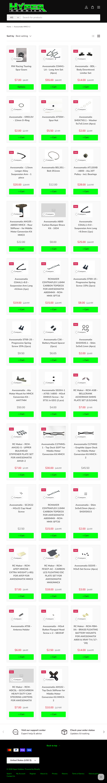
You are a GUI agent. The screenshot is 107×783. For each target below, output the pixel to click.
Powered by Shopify (32, 769)
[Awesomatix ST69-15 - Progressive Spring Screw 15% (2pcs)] (85, 267)
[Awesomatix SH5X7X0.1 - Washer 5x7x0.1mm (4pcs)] (85, 105)
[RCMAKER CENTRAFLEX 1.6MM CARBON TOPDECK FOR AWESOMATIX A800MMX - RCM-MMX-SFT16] (53, 267)
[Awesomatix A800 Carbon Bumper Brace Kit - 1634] (53, 210)
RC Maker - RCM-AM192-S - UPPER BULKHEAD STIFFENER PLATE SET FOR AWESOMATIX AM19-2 (21, 453)
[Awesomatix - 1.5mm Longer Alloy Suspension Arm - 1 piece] (21, 156)
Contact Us (11, 776)
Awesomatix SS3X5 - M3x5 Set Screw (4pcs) (85, 567)
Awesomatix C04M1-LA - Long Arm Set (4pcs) (53, 70)
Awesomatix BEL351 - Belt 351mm (53, 169)
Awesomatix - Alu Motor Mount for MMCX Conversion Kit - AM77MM (21, 395)
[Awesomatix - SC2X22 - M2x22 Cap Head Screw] (21, 493)
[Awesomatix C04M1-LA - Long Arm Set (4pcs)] (53, 55)
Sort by (10, 36)
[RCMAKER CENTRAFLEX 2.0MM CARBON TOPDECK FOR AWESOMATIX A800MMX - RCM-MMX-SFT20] (53, 493)
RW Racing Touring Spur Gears (21, 68)
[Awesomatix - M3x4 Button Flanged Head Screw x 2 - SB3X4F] (53, 615)
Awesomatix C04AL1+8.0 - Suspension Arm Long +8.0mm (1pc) (21, 284)
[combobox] (53, 17)
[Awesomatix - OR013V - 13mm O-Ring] (21, 105)
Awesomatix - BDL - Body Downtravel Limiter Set (85, 70)
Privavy (54, 774)
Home (9, 27)
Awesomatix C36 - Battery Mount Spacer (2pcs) (53, 343)
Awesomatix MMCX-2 (22, 27)
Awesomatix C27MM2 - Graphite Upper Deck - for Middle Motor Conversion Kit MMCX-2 (85, 451)
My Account (20, 774)
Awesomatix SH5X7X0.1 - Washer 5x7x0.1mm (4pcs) (85, 120)
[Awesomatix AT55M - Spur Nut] (53, 105)
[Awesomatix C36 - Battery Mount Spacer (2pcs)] (53, 328)
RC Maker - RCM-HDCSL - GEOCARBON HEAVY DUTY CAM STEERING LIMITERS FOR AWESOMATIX (21, 694)
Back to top (52, 745)
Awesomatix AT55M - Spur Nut (53, 118)
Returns (65, 774)
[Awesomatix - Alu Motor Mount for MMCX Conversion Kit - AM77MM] (21, 379)
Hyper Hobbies (18, 769)
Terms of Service (78, 774)
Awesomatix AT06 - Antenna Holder (21, 628)
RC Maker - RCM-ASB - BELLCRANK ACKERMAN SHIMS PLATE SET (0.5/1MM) (85, 395)
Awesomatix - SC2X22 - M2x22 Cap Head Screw (21, 508)
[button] (92, 7)
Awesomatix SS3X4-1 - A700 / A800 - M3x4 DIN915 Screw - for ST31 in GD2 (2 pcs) (53, 395)
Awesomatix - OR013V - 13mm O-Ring (21, 118)
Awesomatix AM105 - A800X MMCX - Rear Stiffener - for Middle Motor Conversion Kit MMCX (21, 228)
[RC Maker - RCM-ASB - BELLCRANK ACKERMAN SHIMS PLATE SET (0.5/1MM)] (85, 379)
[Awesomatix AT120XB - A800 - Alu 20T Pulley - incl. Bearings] (85, 156)
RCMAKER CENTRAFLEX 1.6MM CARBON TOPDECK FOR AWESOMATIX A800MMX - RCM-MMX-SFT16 (53, 287)
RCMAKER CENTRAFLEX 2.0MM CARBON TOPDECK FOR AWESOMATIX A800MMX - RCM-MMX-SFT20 (53, 513)
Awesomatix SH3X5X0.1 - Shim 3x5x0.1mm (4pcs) (86, 343)
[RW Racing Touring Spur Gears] (21, 55)
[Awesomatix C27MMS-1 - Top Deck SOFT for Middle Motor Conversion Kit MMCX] (53, 433)
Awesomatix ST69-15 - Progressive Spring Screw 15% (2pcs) (85, 282)
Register (33, 774)
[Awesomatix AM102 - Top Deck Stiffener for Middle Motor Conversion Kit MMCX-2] (53, 676)
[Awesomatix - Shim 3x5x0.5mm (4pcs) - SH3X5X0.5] (85, 493)
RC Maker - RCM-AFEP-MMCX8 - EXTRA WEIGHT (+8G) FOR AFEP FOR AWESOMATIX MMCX (21, 572)
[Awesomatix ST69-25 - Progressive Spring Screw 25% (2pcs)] (21, 328)
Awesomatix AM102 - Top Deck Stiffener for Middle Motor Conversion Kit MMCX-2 (53, 694)
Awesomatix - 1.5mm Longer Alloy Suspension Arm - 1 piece (21, 172)
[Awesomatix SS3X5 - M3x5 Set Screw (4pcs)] (85, 554)
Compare (17, 59)
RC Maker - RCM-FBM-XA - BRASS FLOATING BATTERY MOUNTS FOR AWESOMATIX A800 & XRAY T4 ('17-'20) (85, 635)
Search (9, 774)
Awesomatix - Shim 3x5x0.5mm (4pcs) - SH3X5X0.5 (85, 508)
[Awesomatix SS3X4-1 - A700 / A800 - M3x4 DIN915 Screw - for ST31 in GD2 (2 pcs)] (53, 379)
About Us (44, 774)
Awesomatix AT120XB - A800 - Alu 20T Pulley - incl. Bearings (86, 171)
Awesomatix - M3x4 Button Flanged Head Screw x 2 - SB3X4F (53, 630)
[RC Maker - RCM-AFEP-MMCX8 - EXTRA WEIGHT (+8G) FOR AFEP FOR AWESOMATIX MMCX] (21, 554)
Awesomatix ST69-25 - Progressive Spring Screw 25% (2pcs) (21, 343)
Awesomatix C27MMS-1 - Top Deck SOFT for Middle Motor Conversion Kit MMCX (53, 449)
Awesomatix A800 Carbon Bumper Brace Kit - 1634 (53, 225)
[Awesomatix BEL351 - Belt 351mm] (53, 156)
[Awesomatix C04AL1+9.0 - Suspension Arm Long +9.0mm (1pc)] (85, 210)
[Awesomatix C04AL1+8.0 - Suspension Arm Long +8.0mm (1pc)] (21, 267)
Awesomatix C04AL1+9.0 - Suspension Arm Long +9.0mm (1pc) (85, 226)
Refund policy (94, 774)
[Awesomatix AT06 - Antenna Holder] (21, 615)
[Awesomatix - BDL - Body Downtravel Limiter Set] (85, 55)
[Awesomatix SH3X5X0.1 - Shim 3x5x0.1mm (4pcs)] (85, 328)
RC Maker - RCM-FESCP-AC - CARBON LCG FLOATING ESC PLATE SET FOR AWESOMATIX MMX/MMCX (53, 574)
